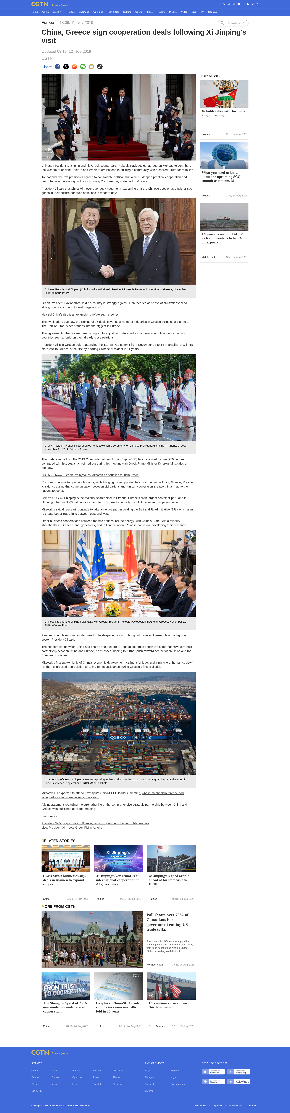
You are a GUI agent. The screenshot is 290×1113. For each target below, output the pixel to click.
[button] (49, 149)
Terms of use (200, 1106)
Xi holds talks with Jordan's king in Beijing (223, 113)
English (149, 1071)
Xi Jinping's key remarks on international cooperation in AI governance (118, 880)
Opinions (98, 12)
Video (184, 12)
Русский (149, 1084)
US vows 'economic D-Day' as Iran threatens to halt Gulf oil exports (224, 238)
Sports (138, 12)
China (45, 12)
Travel (150, 12)
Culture (127, 12)
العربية (174, 1077)
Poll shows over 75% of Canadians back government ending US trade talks (167, 922)
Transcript (118, 1084)
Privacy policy (235, 1106)
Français (149, 1077)
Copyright (217, 1106)
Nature (161, 12)
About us (251, 1106)
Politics (71, 12)
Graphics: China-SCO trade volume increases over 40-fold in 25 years (118, 1007)
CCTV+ (149, 1091)
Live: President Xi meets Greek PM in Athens (72, 827)
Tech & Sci (113, 12)
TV (202, 12)
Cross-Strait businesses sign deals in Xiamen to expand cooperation (64, 880)
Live (194, 12)
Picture (173, 12)
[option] (119, 404)
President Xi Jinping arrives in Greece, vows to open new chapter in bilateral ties (95, 823)
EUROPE (36, 1091)
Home (34, 12)
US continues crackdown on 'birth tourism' (170, 1005)
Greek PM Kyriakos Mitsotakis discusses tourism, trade (90, 475)
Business (84, 12)
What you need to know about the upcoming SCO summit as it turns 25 (221, 177)
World (56, 12)
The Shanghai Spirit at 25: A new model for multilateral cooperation (65, 1007)
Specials (213, 12)
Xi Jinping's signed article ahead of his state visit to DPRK (169, 880)
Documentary (178, 1084)
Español (175, 1071)
